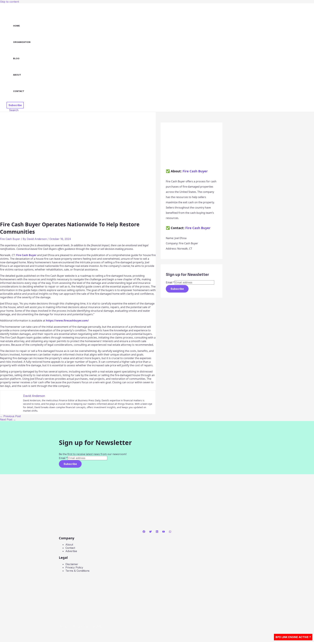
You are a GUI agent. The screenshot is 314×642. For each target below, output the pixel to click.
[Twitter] (150, 532)
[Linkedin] (157, 532)
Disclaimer (71, 564)
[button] (15, 105)
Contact (18, 91)
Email (170, 282)
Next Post (8, 419)
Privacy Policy (74, 567)
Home (16, 25)
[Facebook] (144, 532)
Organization (21, 42)
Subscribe (177, 288)
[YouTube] (163, 532)
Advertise (71, 551)
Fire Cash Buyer (10, 239)
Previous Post (10, 416)
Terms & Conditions (77, 570)
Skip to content (9, 1)
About (17, 74)
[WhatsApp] (170, 532)
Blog (16, 58)
